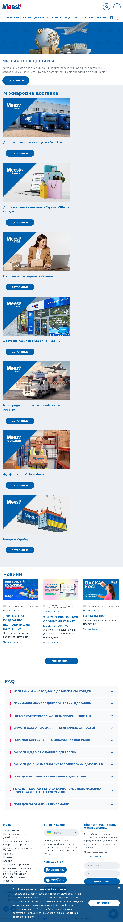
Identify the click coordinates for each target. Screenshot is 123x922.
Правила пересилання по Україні (18, 849)
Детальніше (16, 80)
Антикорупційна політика (17, 868)
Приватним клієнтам (15, 834)
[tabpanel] (61, 52)
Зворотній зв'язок (13, 830)
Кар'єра (7, 861)
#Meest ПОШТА (11, 611)
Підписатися (102, 881)
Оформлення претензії (16, 844)
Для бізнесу (10, 837)
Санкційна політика (14, 877)
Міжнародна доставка (66, 18)
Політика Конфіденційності (18, 864)
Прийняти (104, 903)
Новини (101, 18)
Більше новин (61, 661)
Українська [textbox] (93, 856)
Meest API (9, 881)
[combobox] (94, 856)
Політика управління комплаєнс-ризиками (15, 872)
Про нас (8, 854)
